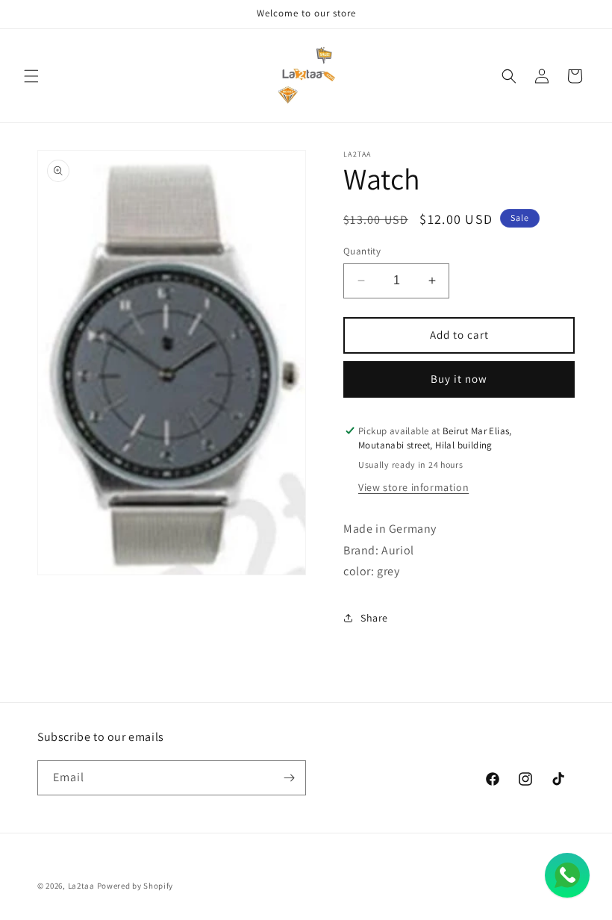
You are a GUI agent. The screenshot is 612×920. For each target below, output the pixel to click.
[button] (31, 76)
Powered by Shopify (135, 885)
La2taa (81, 885)
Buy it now (459, 379)
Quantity (362, 251)
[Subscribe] (288, 777)
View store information (413, 487)
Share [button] (374, 618)
